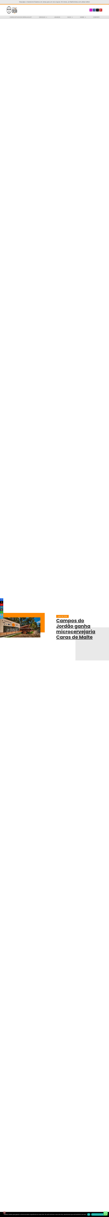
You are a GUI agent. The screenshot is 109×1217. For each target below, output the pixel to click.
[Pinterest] (1, 604)
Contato (96, 17)
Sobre (82, 17)
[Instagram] (90, 10)
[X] (1, 602)
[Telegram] (1, 617)
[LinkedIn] (1, 607)
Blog (69, 17)
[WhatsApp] (1, 612)
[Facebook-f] (94, 10)
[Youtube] (100, 10)
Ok (88, 1214)
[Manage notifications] (4, 1212)
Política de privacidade (98, 1214)
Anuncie (57, 17)
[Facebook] (1, 599)
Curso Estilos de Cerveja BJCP (21, 17)
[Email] (1, 615)
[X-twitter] (97, 10)
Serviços (42, 17)
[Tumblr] (1, 609)
